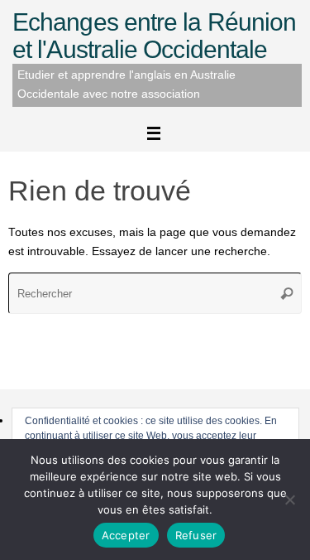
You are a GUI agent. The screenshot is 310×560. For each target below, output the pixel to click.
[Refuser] (289, 499)
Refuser (196, 535)
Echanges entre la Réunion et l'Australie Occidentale (154, 35)
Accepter (126, 535)
